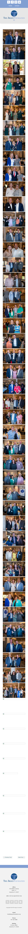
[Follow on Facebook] (12, 2)
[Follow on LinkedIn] (19, 2)
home (10, 6)
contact (17, 6)
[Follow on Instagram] (15, 2)
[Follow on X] (8, 2)
